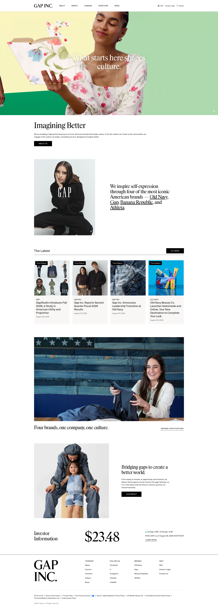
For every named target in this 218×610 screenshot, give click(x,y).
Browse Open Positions (172, 428)
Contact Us (163, 574)
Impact (74, 6)
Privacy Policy (68, 596)
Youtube (113, 578)
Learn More (151, 540)
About (62, 6)
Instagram (114, 574)
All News (175, 251)
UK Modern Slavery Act (135, 596)
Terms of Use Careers (53, 596)
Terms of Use (38, 596)
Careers (88, 6)
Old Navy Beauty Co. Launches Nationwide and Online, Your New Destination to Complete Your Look (165, 309)
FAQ (161, 565)
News (116, 6)
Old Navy (158, 197)
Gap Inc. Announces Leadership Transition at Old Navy (126, 306)
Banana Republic (136, 202)
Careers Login (170, 6)
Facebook (114, 565)
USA (160, 6)
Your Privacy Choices (82, 596)
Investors (103, 6)
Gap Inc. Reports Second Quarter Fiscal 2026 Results (89, 306)
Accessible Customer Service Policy (158, 596)
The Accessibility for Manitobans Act (46, 598)
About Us (43, 143)
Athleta (117, 207)
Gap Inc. (78, 299)
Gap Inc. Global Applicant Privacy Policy (111, 596)
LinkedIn (113, 582)
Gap (114, 202)
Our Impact (131, 494)
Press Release (41, 263)
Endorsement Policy (69, 598)
